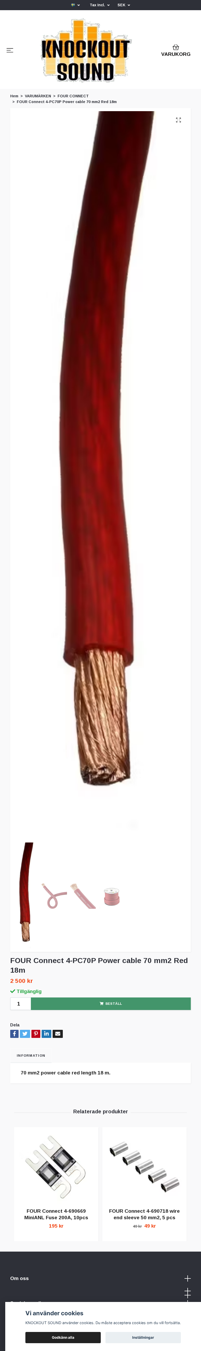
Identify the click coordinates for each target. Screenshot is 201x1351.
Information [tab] (31, 1066)
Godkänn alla (63, 1337)
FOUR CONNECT (73, 107)
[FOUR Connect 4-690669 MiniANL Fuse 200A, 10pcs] (56, 1178)
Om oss (19, 1289)
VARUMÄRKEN (38, 107)
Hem (14, 107)
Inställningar (143, 1337)
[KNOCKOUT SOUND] (86, 56)
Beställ (113, 1015)
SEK (122, 5)
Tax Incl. (98, 5)
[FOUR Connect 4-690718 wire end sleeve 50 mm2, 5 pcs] (144, 1178)
